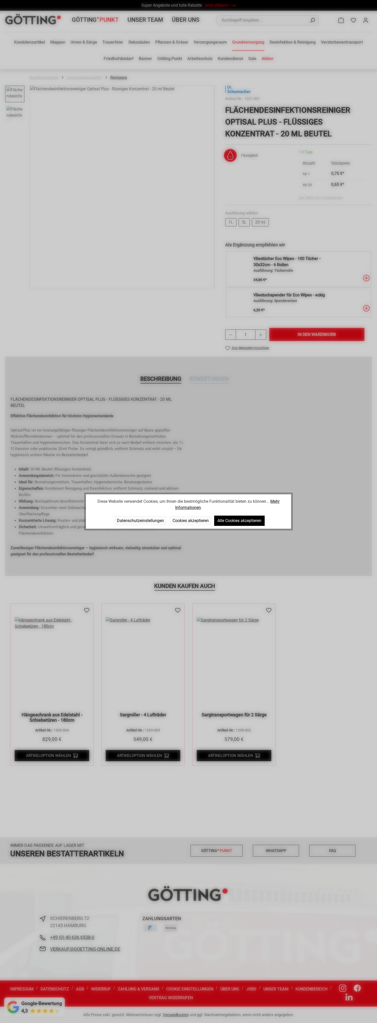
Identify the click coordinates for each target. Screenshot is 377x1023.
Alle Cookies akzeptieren (239, 520)
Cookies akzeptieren (191, 520)
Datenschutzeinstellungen (140, 520)
